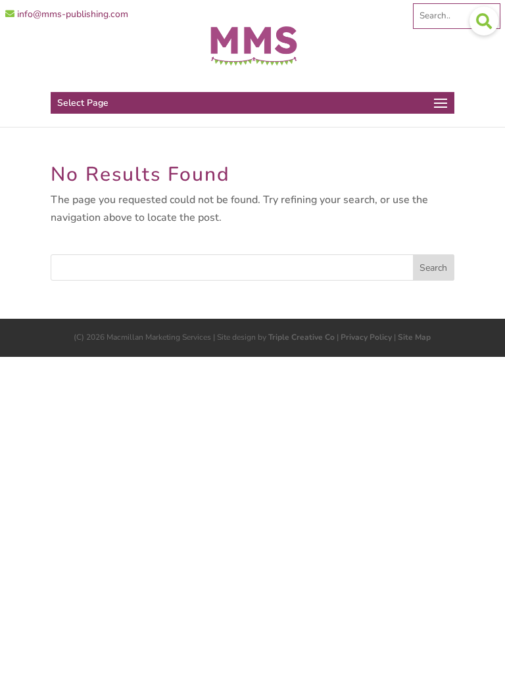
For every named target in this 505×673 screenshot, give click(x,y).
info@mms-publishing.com (71, 14)
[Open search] (483, 21)
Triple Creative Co (301, 337)
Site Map (414, 337)
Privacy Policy (366, 337)
